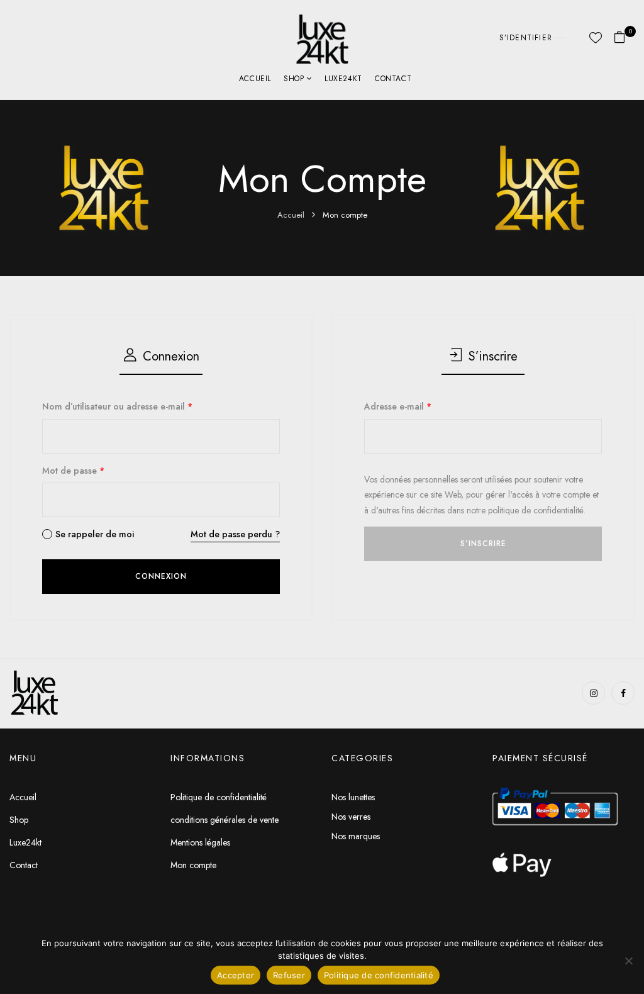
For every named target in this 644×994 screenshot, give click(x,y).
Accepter (235, 975)
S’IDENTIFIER (525, 37)
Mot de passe (73, 470)
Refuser (289, 975)
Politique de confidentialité (378, 975)
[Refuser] (628, 960)
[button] (624, 38)
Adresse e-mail (397, 406)
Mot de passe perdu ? (235, 534)
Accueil (290, 215)
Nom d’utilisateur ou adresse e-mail (117, 406)
